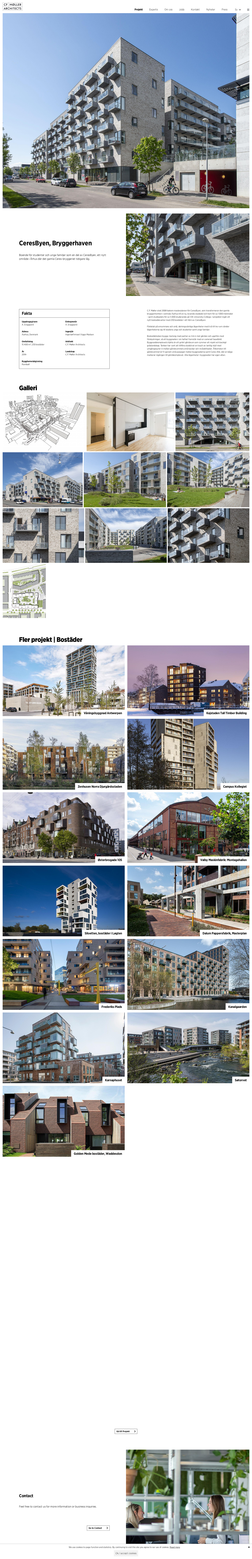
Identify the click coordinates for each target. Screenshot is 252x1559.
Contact (26, 1495)
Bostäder (69, 639)
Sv (236, 9)
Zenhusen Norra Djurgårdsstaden (100, 786)
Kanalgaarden (237, 1007)
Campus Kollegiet (235, 786)
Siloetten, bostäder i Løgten (103, 933)
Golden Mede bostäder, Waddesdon (98, 1154)
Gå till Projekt (123, 1431)
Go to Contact (95, 1528)
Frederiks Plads (111, 1007)
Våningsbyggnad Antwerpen (103, 713)
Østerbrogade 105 (110, 860)
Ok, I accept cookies (126, 1553)
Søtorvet (241, 1080)
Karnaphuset (113, 1080)
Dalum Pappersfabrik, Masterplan (225, 933)
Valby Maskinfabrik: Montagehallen (223, 860)
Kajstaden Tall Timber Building (226, 713)
